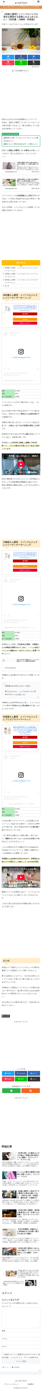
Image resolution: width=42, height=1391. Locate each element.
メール (4, 1339)
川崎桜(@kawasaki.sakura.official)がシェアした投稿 (21, 627)
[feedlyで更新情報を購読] (11, 1090)
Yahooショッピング (25, 323)
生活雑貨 (6, 1016)
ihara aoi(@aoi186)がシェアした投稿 (21, 804)
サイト (4, 1346)
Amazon (25, 319)
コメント (6, 1306)
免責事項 (31, 1384)
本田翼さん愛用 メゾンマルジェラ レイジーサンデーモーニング (21, 269)
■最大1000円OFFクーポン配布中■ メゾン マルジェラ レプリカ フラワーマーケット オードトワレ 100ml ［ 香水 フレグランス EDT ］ (25, 729)
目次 (18, 263)
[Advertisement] (21, 95)
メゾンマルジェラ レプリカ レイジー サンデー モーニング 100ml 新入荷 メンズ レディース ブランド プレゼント (25, 306)
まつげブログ (21, 3)
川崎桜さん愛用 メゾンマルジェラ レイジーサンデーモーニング (21, 275)
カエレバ (28, 310)
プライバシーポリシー (11, 1384)
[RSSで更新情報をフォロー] (30, 1090)
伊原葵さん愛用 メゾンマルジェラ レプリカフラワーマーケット (21, 281)
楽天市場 (25, 313)
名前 (3, 1331)
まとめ (7, 286)
